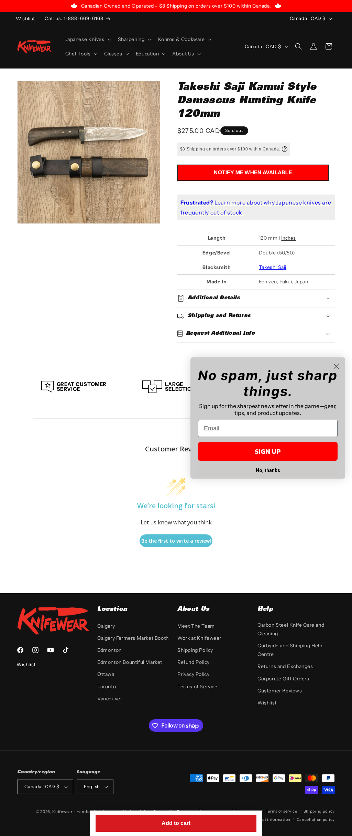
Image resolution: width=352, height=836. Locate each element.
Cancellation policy (316, 819)
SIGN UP (268, 451)
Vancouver (109, 699)
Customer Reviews (279, 691)
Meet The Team (196, 626)
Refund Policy (193, 662)
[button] (87, 39)
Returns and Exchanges (285, 666)
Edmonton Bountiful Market (129, 662)
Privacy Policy (193, 674)
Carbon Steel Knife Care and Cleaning (290, 629)
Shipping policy (319, 811)
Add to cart (176, 823)
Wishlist (267, 703)
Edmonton (109, 650)
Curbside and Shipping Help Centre (289, 649)
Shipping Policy (195, 650)
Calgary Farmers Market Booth (133, 638)
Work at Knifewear (199, 638)
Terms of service (281, 811)
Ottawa (105, 674)
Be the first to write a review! (176, 540)
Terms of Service (197, 686)
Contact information (270, 819)
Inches (288, 238)
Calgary (106, 626)
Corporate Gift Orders (283, 679)
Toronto (106, 686)
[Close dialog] (336, 366)
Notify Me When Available (253, 172)
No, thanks (268, 470)
